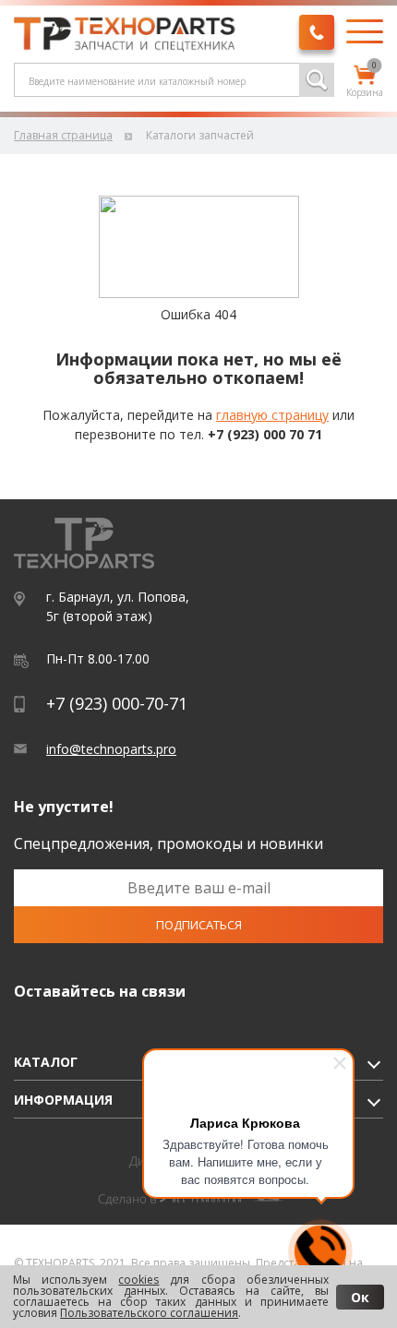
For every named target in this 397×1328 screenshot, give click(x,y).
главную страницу (272, 415)
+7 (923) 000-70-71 (116, 703)
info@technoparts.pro (111, 749)
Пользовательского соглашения (149, 1313)
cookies (138, 1279)
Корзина (364, 82)
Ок (360, 1297)
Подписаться (199, 924)
